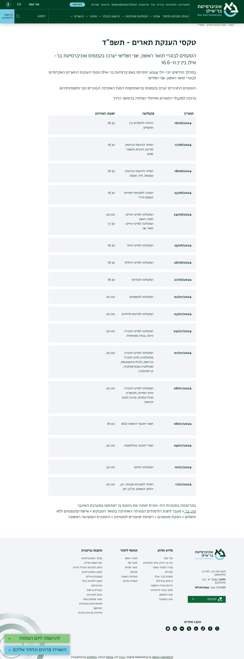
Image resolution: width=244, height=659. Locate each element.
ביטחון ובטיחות (164, 581)
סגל (153, 4)
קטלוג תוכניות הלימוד (176, 16)
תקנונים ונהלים (94, 576)
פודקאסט (144, 4)
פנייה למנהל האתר (162, 567)
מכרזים (169, 572)
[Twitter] (189, 630)
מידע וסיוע (165, 550)
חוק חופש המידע (93, 563)
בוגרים (160, 4)
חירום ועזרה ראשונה (162, 585)
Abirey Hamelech (162, 657)
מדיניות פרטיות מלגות (90, 613)
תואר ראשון (131, 558)
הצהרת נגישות (94, 590)
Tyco (122, 657)
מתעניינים (183, 4)
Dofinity (92, 657)
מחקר (93, 16)
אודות (156, 16)
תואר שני (132, 563)
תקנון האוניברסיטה (92, 572)
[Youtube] (175, 630)
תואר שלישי (131, 567)
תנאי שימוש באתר (92, 599)
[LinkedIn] (196, 630)
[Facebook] (210, 630)
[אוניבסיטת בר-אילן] (218, 9)
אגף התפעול (166, 599)
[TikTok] (203, 630)
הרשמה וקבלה (111, 16)
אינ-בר (190, 511)
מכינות (133, 572)
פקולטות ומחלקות (137, 16)
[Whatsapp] (168, 630)
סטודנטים (171, 4)
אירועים (105, 4)
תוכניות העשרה (129, 576)
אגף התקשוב (166, 594)
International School (124, 4)
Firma (109, 657)
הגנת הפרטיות (94, 594)
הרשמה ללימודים (7, 17)
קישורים (79, 16)
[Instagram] (217, 630)
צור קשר (34, 4)
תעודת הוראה (130, 581)
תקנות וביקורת (91, 550)
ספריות (95, 4)
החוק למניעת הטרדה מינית (87, 567)
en (19, 4)
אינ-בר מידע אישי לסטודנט (158, 563)
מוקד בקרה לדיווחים (162, 590)
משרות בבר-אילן (164, 576)
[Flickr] (182, 630)
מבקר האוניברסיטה (91, 558)
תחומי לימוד (128, 550)
